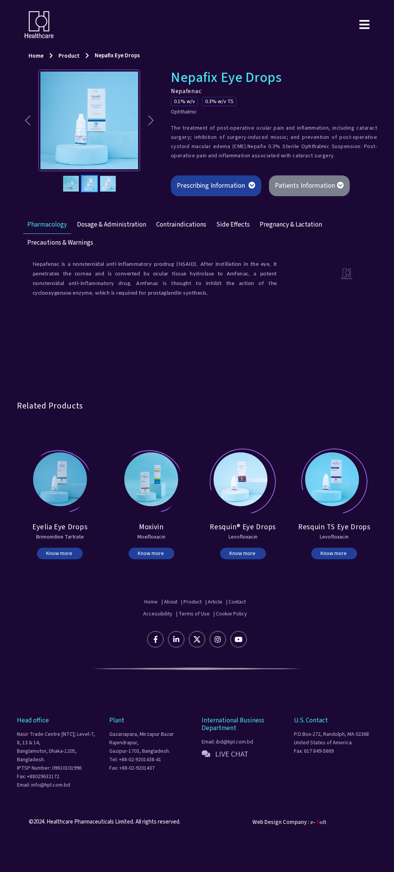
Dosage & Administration (111, 248)
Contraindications (181, 248)
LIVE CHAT (229, 777)
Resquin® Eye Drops (243, 550)
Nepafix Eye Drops (117, 56)
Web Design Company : (280, 845)
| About (162, 625)
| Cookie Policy (230, 637)
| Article (218, 625)
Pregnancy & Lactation (291, 248)
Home (35, 56)
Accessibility (157, 637)
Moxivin (151, 550)
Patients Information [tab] (305, 185)
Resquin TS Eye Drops (334, 550)
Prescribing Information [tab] (212, 185)
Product (69, 56)
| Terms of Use (193, 637)
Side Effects (233, 248)
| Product (190, 625)
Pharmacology (47, 248)
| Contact (246, 625)
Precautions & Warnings (60, 266)
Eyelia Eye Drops (59, 550)
